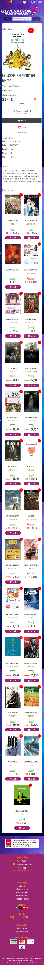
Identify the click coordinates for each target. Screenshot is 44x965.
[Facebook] (16, 907)
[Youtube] (23, 907)
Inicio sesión (38, 1)
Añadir (23, 120)
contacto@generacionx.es (24, 864)
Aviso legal (22, 886)
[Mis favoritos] (8, 2)
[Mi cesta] (21, 2)
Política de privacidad (22, 889)
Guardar (23, 127)
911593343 (24, 860)
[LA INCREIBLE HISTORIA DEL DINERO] (17, 52)
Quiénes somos (22, 928)
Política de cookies (22, 892)
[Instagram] (27, 907)
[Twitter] (20, 907)
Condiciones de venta (22, 898)
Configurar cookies (22, 895)
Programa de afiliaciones (22, 931)
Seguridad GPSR (22, 132)
